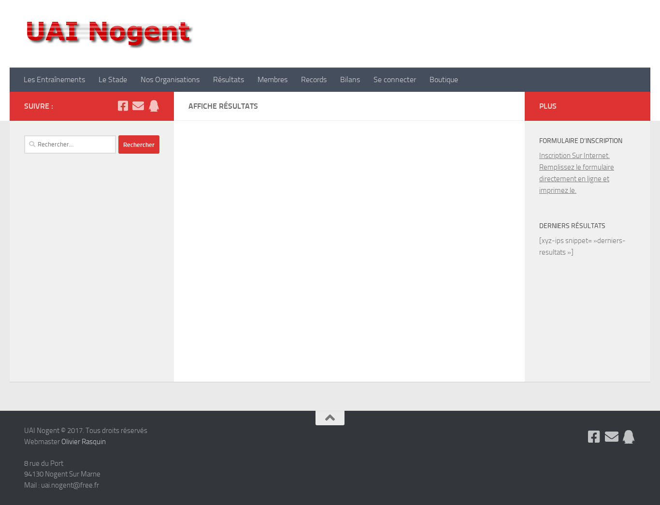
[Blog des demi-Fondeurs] (153, 106)
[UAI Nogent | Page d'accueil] (108, 33)
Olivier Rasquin (83, 441)
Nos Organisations (170, 79)
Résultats (228, 79)
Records (314, 79)
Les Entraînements (54, 79)
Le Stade (113, 79)
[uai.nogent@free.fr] (138, 106)
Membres (272, 79)
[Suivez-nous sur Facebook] (123, 106)
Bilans (350, 79)
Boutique (444, 79)
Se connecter (394, 79)
